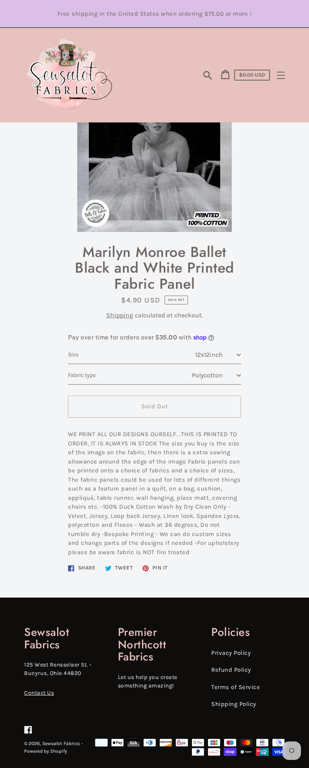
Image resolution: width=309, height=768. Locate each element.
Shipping (119, 315)
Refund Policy (231, 669)
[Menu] (281, 75)
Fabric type (82, 375)
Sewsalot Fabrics (61, 743)
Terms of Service (235, 687)
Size (73, 354)
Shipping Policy (233, 704)
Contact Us (39, 692)
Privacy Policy (231, 652)
